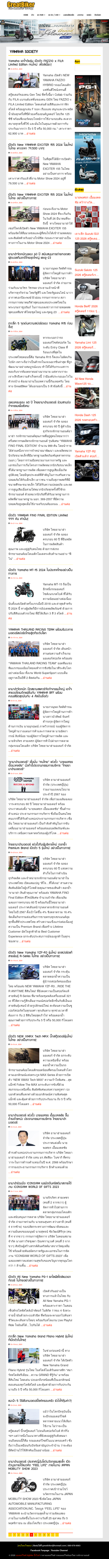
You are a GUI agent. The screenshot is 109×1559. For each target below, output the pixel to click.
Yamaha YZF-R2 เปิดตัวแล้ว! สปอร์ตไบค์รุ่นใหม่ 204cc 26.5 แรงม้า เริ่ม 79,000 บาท (86, 454)
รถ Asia (41, 15)
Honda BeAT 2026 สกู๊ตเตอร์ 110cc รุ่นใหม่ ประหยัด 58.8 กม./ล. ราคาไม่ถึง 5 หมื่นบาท (87, 308)
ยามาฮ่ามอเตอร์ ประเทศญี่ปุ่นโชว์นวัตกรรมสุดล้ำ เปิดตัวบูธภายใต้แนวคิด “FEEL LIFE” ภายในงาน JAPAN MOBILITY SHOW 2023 (39, 1465)
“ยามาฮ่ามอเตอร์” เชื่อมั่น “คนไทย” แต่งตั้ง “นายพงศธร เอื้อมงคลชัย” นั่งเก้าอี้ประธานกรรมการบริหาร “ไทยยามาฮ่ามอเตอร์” (40, 765)
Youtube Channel (59, 1550)
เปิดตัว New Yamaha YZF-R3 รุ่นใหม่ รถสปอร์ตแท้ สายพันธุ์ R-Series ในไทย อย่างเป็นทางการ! (40, 954)
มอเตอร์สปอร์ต (68, 15)
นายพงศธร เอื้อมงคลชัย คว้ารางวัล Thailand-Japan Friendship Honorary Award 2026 (87, 200)
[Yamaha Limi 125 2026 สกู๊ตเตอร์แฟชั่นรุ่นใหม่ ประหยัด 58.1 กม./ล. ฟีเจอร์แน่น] (87, 362)
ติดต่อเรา (98, 15)
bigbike (30, 1555)
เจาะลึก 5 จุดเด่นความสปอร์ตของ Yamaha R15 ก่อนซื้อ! (40, 325)
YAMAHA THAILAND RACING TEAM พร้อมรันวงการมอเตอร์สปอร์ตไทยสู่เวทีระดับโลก (40, 631)
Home (26, 15)
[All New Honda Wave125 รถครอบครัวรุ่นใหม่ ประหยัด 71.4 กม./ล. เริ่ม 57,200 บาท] (87, 398)
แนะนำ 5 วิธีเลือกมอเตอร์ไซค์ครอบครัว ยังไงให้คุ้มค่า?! (40, 1400)
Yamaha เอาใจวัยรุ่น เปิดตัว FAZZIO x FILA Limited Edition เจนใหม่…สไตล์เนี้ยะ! (35, 62)
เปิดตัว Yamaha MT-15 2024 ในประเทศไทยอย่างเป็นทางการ (40, 571)
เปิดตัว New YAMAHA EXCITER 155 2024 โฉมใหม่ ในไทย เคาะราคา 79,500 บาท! (40, 146)
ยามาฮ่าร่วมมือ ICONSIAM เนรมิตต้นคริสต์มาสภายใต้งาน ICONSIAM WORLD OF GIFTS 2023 (40, 1185)
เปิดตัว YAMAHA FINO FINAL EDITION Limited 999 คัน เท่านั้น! (38, 517)
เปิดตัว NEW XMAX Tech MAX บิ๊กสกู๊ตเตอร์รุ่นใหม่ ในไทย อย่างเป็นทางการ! (40, 1038)
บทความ (80, 15)
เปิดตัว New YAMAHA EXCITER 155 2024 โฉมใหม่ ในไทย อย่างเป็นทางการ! (40, 196)
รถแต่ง (89, 15)
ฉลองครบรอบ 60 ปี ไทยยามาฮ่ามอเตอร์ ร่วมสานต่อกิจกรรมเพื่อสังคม (39, 404)
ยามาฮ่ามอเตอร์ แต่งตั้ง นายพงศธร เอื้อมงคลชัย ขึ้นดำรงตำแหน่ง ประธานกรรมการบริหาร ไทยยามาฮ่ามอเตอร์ (38, 1119)
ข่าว (32, 15)
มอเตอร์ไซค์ (21, 1555)
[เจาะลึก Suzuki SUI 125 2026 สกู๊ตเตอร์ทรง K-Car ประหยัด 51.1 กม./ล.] (87, 253)
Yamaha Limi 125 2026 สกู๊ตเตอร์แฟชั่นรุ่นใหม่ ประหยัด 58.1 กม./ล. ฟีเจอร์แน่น (87, 345)
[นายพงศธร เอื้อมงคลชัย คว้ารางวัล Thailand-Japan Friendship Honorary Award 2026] (87, 216)
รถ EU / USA (54, 15)
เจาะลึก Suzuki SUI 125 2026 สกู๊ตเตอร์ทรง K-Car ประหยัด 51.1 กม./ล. (87, 236)
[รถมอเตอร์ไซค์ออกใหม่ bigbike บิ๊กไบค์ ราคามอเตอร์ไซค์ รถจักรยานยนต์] (20, 5)
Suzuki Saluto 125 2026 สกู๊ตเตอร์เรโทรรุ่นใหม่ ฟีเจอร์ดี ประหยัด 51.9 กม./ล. (87, 272)
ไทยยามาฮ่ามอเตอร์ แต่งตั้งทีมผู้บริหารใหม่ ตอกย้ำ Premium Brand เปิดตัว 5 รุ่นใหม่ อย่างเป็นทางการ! (39, 846)
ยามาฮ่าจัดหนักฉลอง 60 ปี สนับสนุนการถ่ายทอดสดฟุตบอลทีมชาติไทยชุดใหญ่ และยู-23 (39, 256)
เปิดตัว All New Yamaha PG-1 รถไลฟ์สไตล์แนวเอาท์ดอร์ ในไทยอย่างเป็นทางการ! (39, 1278)
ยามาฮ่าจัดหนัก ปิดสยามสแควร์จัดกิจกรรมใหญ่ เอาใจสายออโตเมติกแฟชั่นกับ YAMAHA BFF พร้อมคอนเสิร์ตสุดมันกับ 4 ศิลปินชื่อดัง (40, 693)
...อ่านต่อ (29, 133)
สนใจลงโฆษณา (25, 1545)
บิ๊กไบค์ (37, 1555)
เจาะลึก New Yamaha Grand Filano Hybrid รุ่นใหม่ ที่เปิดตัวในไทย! (40, 1338)
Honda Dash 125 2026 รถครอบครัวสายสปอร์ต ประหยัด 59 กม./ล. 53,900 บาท (87, 417)
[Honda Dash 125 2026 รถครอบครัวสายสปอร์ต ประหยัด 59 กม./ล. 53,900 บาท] (87, 434)
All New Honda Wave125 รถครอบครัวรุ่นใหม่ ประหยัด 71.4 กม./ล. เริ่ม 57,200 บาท (87, 381)
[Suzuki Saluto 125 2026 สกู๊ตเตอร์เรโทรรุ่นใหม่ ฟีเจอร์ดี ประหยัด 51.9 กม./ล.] (87, 289)
